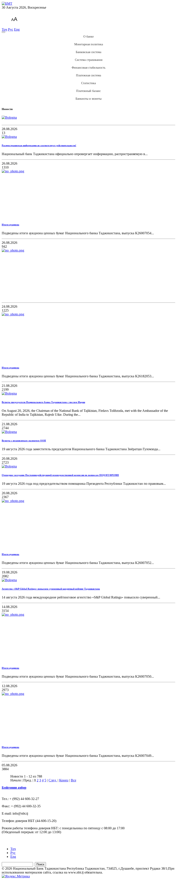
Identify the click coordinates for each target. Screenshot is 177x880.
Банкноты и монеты (88, 98)
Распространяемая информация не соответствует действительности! (39, 145)
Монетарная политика (88, 44)
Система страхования (88, 59)
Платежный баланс (88, 91)
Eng (17, 29)
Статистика (88, 83)
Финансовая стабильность (88, 67)
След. (53, 780)
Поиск (40, 864)
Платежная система (88, 75)
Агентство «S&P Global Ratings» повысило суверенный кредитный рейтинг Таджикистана (51, 588)
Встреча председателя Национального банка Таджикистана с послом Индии (43, 402)
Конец (63, 780)
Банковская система (88, 52)
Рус (10, 29)
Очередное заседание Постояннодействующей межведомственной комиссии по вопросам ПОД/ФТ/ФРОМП (60, 475)
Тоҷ (4, 29)
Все (73, 780)
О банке (88, 36)
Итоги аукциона (10, 224)
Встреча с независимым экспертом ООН (24, 440)
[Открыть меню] (3, 32)
